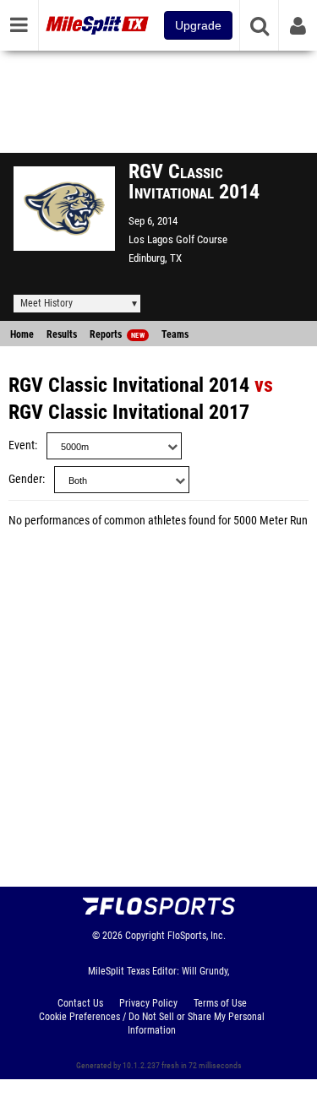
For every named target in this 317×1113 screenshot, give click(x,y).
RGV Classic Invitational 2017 (128, 412)
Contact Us (80, 1003)
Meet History (46, 303)
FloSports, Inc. (196, 936)
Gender (25, 479)
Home (22, 334)
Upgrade (198, 25)
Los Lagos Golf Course (177, 239)
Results (61, 334)
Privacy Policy (148, 1003)
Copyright (145, 936)
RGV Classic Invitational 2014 (128, 385)
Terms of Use (220, 1003)
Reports (117, 334)
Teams (175, 334)
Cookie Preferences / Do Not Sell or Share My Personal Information (152, 1023)
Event (21, 445)
